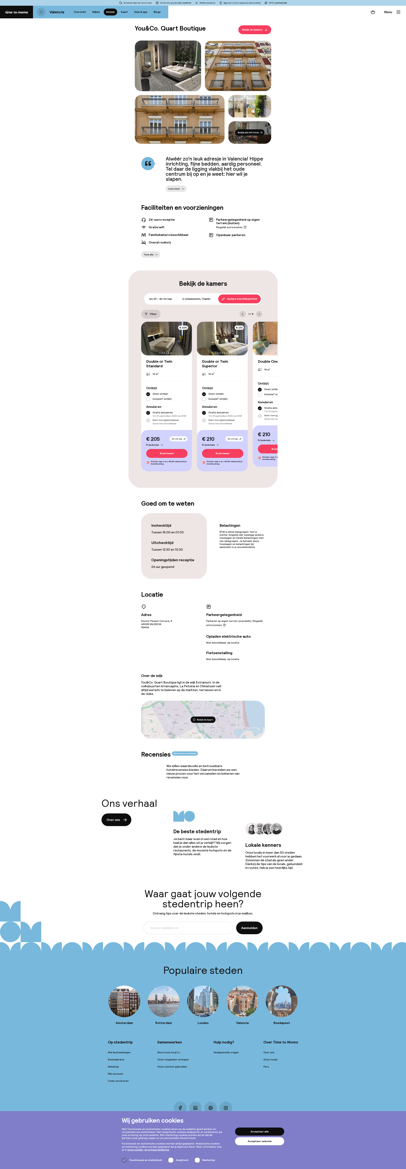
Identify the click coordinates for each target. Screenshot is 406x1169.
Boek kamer (167, 453)
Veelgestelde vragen (226, 1052)
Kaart (124, 12)
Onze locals (270, 1059)
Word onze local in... (169, 1052)
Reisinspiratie (116, 1059)
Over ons (113, 820)
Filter (153, 314)
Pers (266, 1066)
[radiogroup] (166, 396)
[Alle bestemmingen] (41, 12)
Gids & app (140, 12)
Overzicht (80, 12)
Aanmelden (249, 928)
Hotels (110, 12)
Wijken (96, 12)
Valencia (56, 11)
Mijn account (115, 1073)
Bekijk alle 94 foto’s (248, 132)
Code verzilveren (118, 1081)
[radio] (148, 394)
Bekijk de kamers (252, 29)
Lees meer (174, 188)
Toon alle (149, 254)
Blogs (157, 12)
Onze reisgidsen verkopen (173, 1059)
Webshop (113, 1066)
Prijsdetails (152, 444)
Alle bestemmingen (119, 1052)
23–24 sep (177, 439)
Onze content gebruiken (172, 1066)
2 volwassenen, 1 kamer (196, 298)
